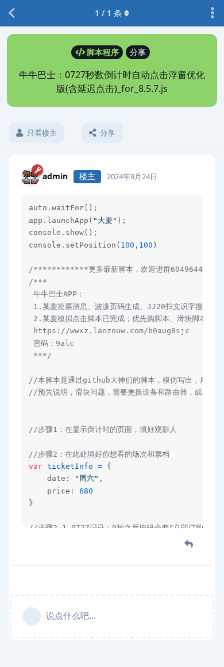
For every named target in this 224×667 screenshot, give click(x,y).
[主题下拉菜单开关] (212, 13)
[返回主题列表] (11, 13)
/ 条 (108, 12)
